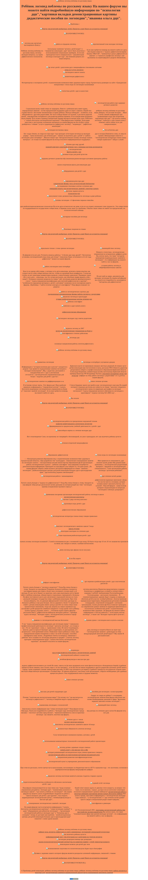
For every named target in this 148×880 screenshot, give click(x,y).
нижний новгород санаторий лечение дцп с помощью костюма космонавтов (74, 147)
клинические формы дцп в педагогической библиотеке (74, 184)
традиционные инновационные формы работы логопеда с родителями (74, 294)
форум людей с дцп (74, 152)
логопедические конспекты (74, 497)
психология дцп (74, 193)
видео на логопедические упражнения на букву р (74, 331)
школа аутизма (74, 529)
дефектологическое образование (74, 312)
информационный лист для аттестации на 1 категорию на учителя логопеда (74, 837)
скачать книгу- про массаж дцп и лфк (74, 750)
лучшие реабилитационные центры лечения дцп (74, 299)
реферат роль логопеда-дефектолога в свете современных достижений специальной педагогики (74, 832)
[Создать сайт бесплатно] (74, 879)
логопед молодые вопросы (74, 722)
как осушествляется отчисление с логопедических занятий (74, 653)
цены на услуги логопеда (74, 70)
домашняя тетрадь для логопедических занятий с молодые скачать (74, 188)
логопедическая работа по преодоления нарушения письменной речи (74, 755)
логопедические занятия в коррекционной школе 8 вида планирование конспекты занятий (79, 873)
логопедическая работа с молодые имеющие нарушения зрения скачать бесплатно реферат (100, 793)
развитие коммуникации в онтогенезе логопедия (74, 424)
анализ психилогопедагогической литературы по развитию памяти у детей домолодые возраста (74, 842)
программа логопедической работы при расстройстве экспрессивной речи (101, 811)
